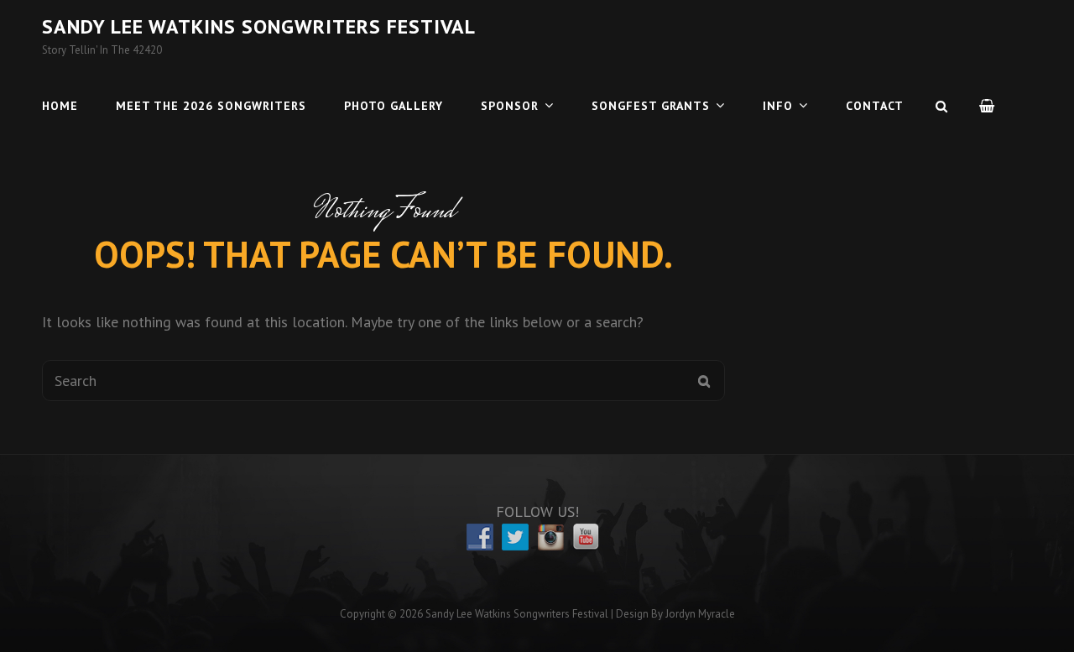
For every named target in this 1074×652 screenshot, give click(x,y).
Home (60, 105)
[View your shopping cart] (987, 106)
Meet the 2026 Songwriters (211, 105)
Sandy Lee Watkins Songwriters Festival (259, 26)
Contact (875, 105)
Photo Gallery (393, 105)
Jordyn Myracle (700, 614)
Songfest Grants (651, 105)
